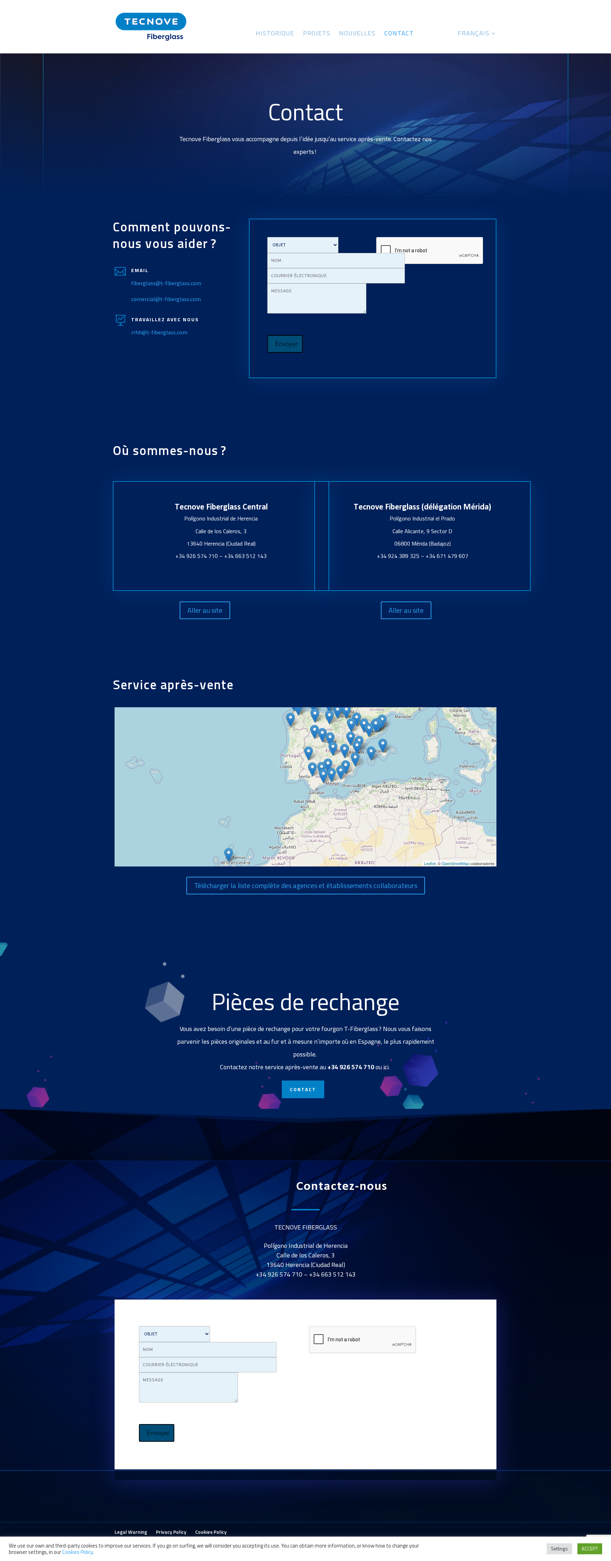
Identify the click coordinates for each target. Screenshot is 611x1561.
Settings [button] (559, 1548)
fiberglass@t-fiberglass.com (166, 283)
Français (473, 34)
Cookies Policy (211, 1532)
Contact (399, 34)
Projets (316, 34)
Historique (275, 34)
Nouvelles (357, 34)
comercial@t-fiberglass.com (166, 299)
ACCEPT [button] (590, 1548)
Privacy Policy (171, 1532)
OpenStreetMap (455, 863)
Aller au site (204, 610)
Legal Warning (131, 1532)
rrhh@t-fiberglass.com (159, 332)
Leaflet (430, 863)
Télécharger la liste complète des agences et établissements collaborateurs (305, 885)
